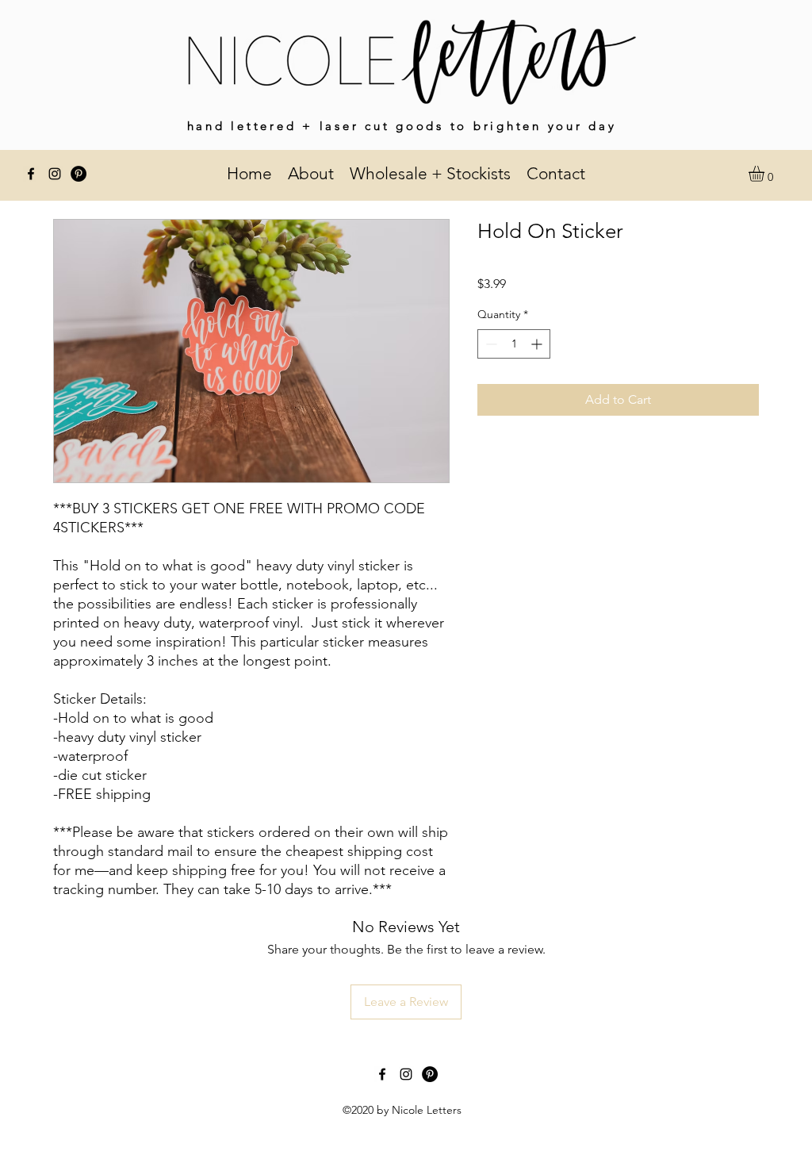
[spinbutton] (514, 344)
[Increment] (538, 344)
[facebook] (31, 174)
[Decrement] (490, 344)
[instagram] (55, 174)
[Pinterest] (78, 174)
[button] (766, 174)
